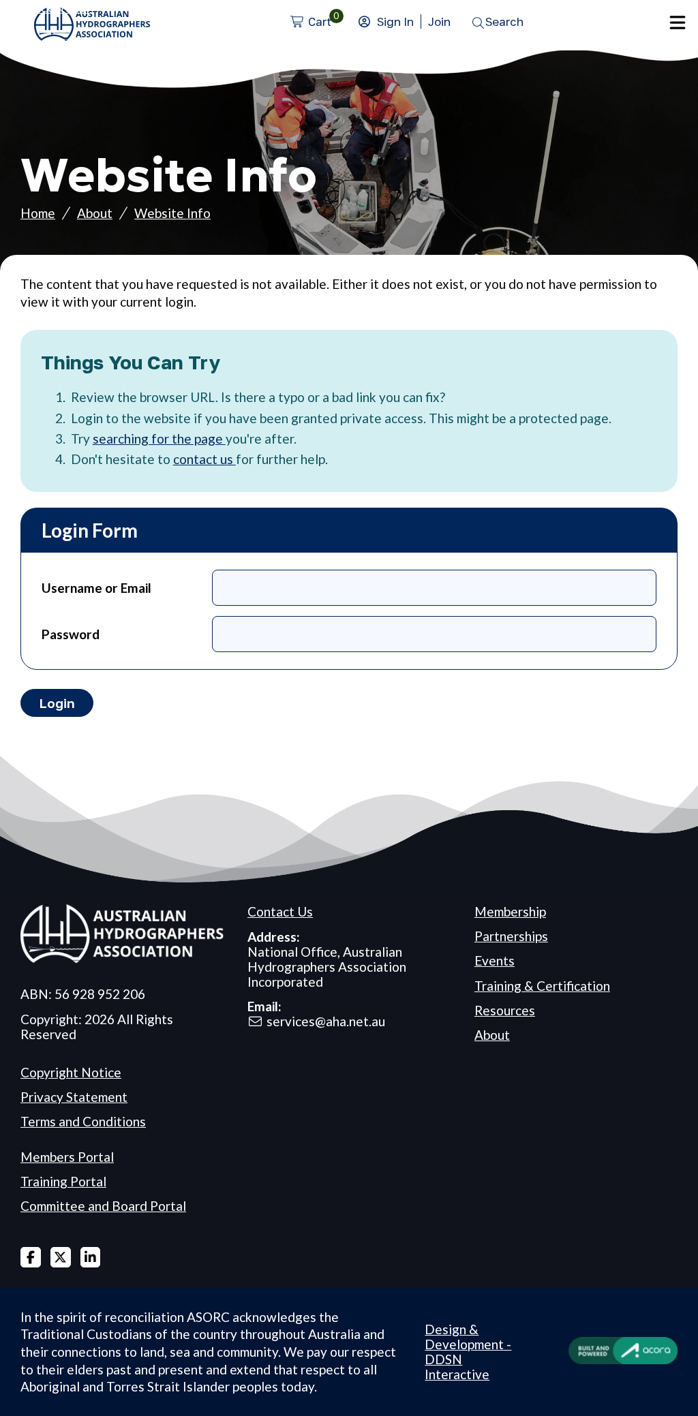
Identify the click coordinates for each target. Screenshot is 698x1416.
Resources (504, 1010)
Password (71, 634)
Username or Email (96, 588)
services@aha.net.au (326, 1021)
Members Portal (67, 1157)
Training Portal (63, 1181)
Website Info (172, 213)
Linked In (90, 1257)
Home (37, 213)
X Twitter (60, 1257)
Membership (510, 911)
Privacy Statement (73, 1097)
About (94, 213)
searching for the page (159, 438)
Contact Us (280, 911)
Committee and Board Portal (103, 1206)
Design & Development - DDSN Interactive (468, 1351)
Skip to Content (45, 8)
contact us (204, 459)
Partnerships (511, 936)
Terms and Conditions (83, 1121)
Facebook (30, 1257)
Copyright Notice (70, 1072)
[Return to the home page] (92, 36)
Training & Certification (542, 986)
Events (494, 960)
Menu (677, 22)
